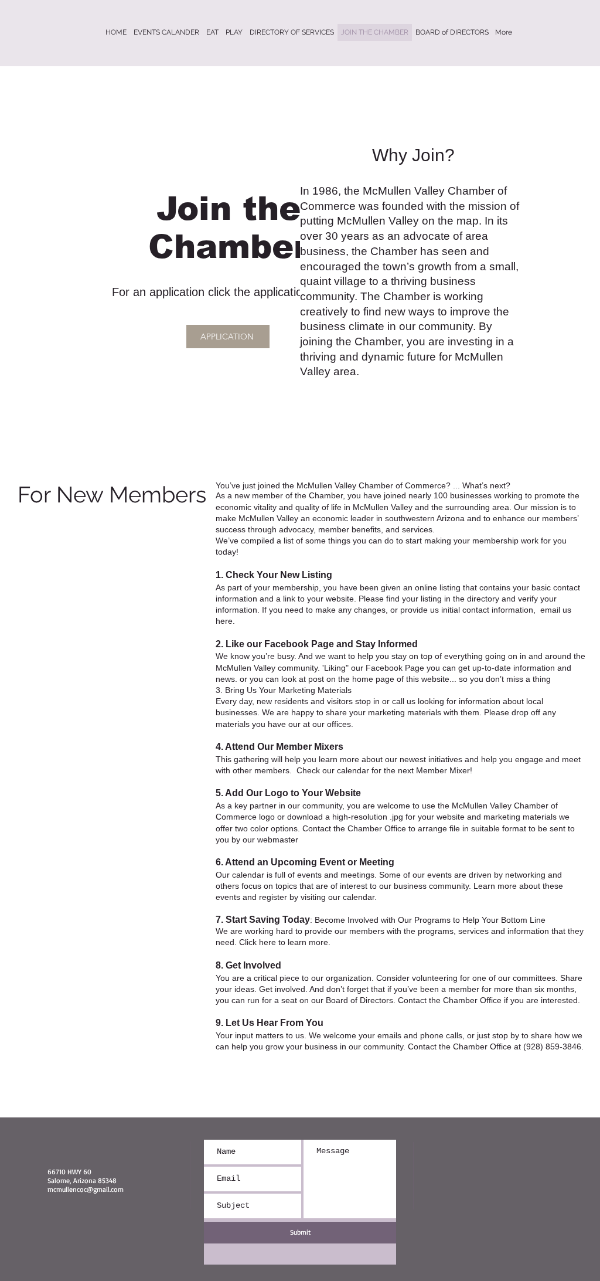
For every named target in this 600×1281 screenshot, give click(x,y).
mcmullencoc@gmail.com (85, 1189)
